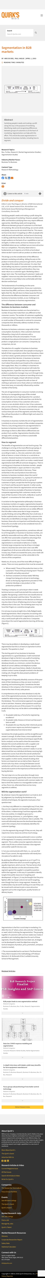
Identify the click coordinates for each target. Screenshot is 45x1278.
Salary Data (6, 1243)
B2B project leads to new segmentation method (20, 1001)
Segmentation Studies (10, 154)
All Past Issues (6, 1172)
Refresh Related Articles (22, 1107)
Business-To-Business (9, 162)
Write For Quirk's (8, 1179)
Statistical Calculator (9, 1247)
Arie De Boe (9, 58)
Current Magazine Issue (10, 1168)
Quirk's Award (7, 1208)
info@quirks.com (7, 1263)
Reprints (10, 1276)
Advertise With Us (8, 1157)
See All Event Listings (9, 1200)
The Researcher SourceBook (12, 1188)
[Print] (3, 186)
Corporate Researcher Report (12, 1240)
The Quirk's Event (8, 1153)
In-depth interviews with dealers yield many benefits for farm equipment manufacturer (22, 1066)
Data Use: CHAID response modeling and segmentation (17, 1044)
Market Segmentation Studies (29, 152)
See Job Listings (7, 1216)
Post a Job (5, 1220)
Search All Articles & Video (11, 1176)
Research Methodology (10, 170)
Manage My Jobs (7, 1224)
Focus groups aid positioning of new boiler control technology (21, 1088)
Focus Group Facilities (9, 1192)
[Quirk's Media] (10, 15)
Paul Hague (19, 58)
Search (9, 31)
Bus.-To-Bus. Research (10, 152)
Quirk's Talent (6, 1227)
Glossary (5, 1236)
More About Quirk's (8, 1150)
